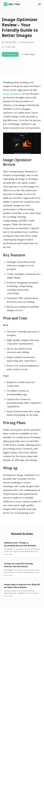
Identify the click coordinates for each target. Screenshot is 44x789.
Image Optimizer (12, 93)
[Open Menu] (39, 4)
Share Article (12, 54)
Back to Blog (29, 54)
